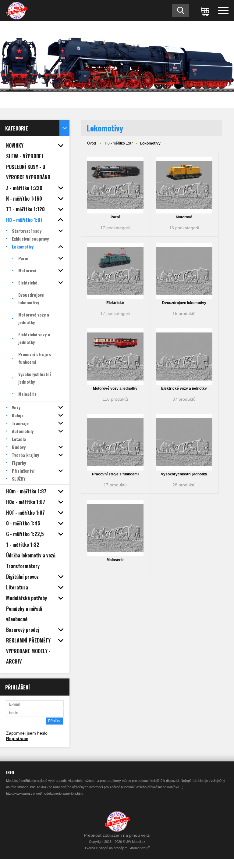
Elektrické (115, 303)
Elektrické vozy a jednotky (184, 388)
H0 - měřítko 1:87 (119, 143)
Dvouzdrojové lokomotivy (184, 303)
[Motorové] (184, 185)
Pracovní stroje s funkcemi (115, 474)
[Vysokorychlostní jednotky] (184, 442)
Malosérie (115, 560)
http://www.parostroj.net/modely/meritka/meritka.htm (44, 793)
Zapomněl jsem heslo (27, 733)
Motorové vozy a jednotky (115, 388)
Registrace (17, 738)
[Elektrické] (115, 271)
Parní (115, 217)
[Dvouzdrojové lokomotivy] (184, 271)
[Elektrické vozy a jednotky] (184, 356)
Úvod (91, 143)
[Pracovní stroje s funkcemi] (115, 442)
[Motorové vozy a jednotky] (115, 356)
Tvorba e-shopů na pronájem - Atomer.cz (115, 848)
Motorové (184, 217)
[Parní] (115, 185)
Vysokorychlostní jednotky (184, 474)
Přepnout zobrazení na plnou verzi (117, 835)
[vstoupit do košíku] (203, 10)
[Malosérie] (115, 528)
